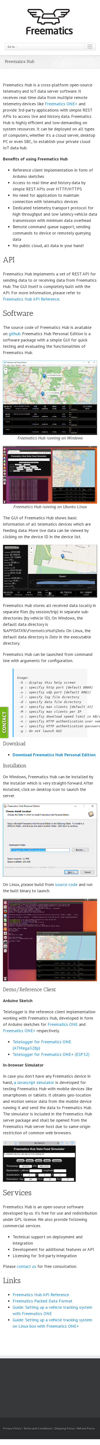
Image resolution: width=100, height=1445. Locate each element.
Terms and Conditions (38, 1428)
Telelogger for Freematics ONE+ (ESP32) (51, 1054)
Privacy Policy (12, 1428)
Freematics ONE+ (61, 103)
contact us (26, 1266)
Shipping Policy (64, 1428)
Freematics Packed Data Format (42, 1301)
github (14, 333)
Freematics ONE (63, 1024)
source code (66, 884)
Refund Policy (86, 1428)
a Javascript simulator (34, 1082)
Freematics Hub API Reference (31, 299)
